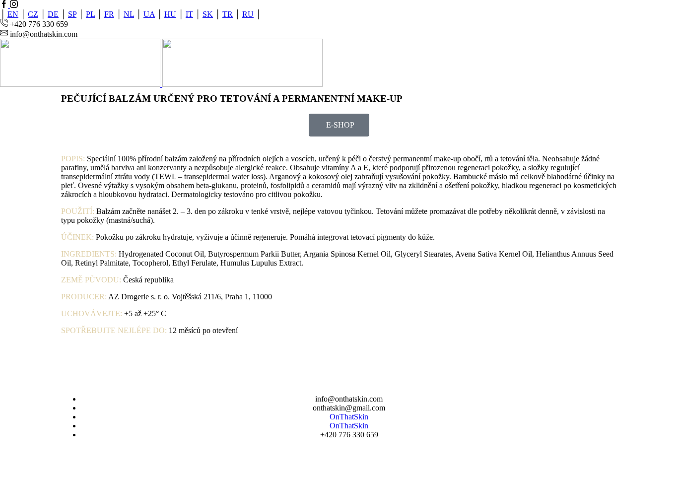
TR (227, 14)
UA (149, 14)
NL (129, 14)
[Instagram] (14, 5)
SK (208, 14)
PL (90, 14)
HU (170, 14)
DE (53, 14)
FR (109, 14)
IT (189, 14)
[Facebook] (5, 5)
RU (248, 14)
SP (72, 14)
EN (12, 14)
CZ (33, 14)
